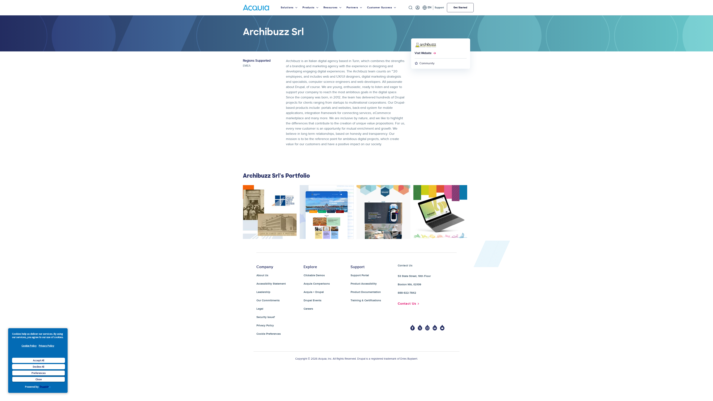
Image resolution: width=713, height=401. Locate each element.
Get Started (460, 7)
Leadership (263, 292)
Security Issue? (265, 317)
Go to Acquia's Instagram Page (427, 328)
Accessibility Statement (271, 284)
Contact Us (407, 304)
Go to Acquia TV (442, 328)
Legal (259, 309)
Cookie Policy (29, 345)
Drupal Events (312, 300)
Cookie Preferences (268, 334)
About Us (262, 275)
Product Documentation (366, 292)
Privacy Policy (46, 345)
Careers (308, 309)
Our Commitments (268, 300)
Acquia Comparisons (317, 284)
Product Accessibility (364, 284)
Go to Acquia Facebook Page (413, 328)
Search (410, 7)
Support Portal (360, 275)
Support (439, 7)
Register (417, 7)
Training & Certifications (366, 300)
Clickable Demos (314, 275)
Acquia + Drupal (314, 292)
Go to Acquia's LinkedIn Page (435, 328)
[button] (270, 241)
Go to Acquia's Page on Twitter (420, 328)
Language (427, 7)
